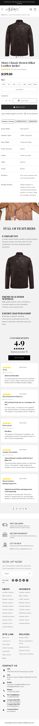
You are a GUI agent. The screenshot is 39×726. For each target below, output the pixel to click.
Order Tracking (7, 648)
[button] (35, 9)
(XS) (3, 84)
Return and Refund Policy (25, 642)
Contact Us (6, 641)
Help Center (6, 655)
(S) (9, 84)
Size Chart (24, 101)
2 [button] (16, 509)
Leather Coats (7, 623)
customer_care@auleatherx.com (18, 683)
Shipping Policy (24, 647)
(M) (14, 84)
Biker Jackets (7, 596)
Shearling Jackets (8, 616)
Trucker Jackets (8, 609)
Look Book (6, 651)
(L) (19, 84)
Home (2, 14)
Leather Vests (7, 620)
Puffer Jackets (24, 599)
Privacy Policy (24, 637)
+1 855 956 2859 (13, 690)
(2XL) (30, 84)
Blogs (4, 658)
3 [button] (20, 509)
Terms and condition (26, 654)
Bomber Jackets (8, 599)
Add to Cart (20, 107)
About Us (5, 637)
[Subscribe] (30, 573)
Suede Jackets (7, 613)
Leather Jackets (8, 592)
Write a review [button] (19, 357)
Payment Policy (24, 650)
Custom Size (19, 89)
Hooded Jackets (8, 606)
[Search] (31, 9)
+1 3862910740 (13, 696)
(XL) (25, 84)
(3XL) (35, 84)
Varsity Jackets (7, 603)
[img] (7, 367)
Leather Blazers (7, 627)
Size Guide (6, 644)
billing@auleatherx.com (15, 686)
